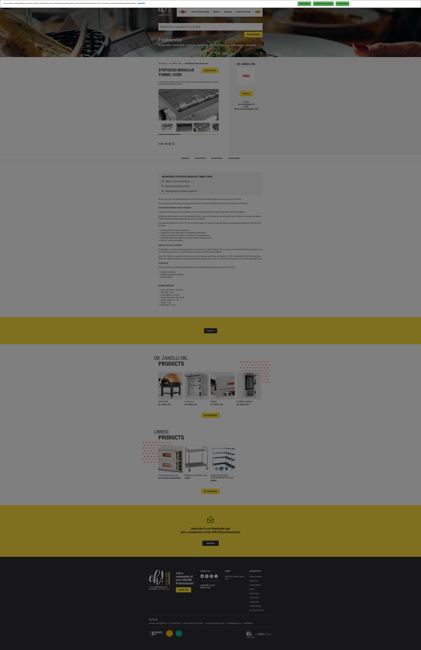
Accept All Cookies (342, 3)
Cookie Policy (141, 3)
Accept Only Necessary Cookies (323, 3)
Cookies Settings (304, 3)
